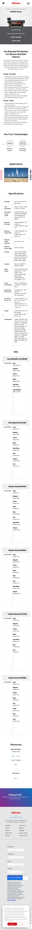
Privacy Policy (15, 919)
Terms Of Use (23, 835)
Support (21, 828)
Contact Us (22, 825)
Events (7, 830)
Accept (12, 924)
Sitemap (21, 830)
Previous (3, 144)
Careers (7, 835)
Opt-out (22, 924)
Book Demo (8, 833)
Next (28, 144)
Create (7, 828)
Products (8, 825)
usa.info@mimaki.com (16, 817)
